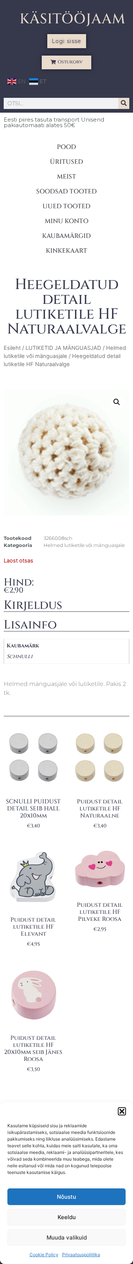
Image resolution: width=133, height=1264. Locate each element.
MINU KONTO (66, 221)
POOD (66, 147)
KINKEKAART (66, 250)
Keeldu (67, 1217)
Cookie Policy (44, 1254)
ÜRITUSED (66, 161)
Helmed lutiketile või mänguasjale (84, 545)
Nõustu (66, 1196)
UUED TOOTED (66, 206)
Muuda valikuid (67, 1237)
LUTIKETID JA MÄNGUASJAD (63, 348)
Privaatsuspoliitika (81, 1254)
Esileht (12, 348)
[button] (122, 1111)
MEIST (66, 176)
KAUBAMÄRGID (66, 236)
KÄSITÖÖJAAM (73, 19)
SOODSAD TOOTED (66, 191)
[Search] (123, 103)
